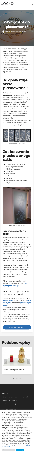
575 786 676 (13, 400)
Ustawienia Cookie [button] (8, 450)
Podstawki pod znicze (14, 369)
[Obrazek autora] (3, 31)
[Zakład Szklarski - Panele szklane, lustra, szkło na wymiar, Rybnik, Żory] (7, 3)
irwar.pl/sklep (8, 300)
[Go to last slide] (5, 361)
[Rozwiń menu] (32, 4)
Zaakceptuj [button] (20, 450)
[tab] (13, 378)
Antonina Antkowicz (19, 31)
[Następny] (28, 361)
